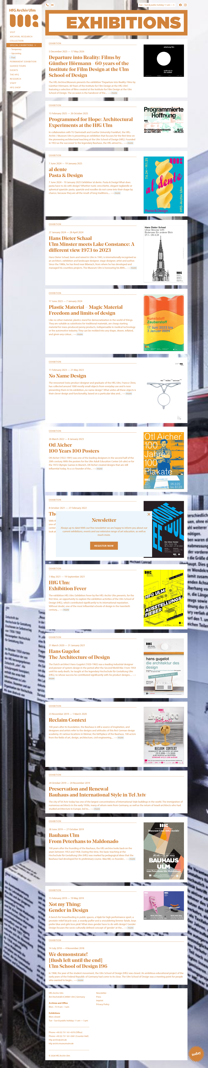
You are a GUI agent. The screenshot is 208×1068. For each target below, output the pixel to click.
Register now (104, 545)
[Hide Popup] (149, 514)
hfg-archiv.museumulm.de (61, 1043)
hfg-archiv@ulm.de (58, 1039)
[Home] (24, 21)
